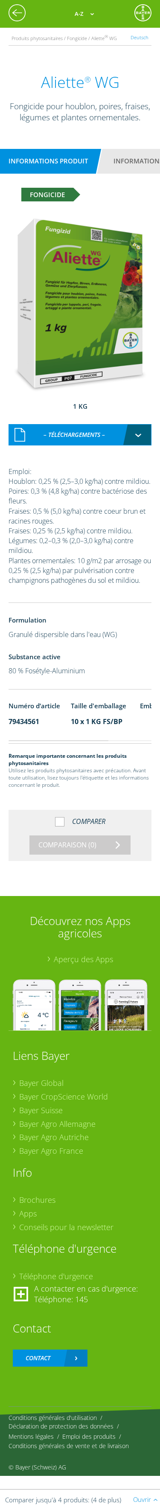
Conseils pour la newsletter (66, 1227)
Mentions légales (31, 1436)
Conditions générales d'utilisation (53, 1418)
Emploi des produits (89, 1436)
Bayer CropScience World (63, 1096)
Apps (28, 1213)
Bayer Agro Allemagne (57, 1124)
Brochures (37, 1200)
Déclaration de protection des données (61, 1426)
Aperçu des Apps (83, 959)
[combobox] (80, 434)
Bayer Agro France (51, 1151)
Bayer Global (41, 1083)
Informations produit (48, 161)
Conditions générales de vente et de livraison (69, 1446)
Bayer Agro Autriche (54, 1137)
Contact (38, 1358)
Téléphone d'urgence (56, 1276)
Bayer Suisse (41, 1110)
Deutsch (139, 37)
